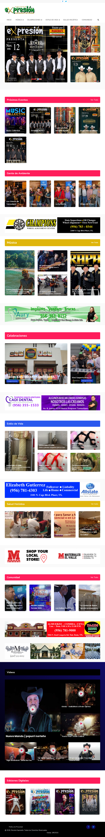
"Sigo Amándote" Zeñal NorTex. (19, 760)
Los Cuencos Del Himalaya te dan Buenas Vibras (26, 535)
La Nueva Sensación (50, 292)
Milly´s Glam (44, 465)
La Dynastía (61, 204)
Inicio (9, 20)
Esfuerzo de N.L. (37, 130)
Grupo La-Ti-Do (87, 204)
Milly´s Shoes (77, 443)
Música (19, 20)
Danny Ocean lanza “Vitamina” (19, 291)
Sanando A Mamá (63, 535)
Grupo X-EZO (36, 204)
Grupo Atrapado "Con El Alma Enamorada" (81, 759)
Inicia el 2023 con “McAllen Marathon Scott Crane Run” (14, 605)
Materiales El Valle (18, 467)
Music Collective (13, 130)
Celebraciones (34, 20)
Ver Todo (94, 100)
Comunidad (87, 20)
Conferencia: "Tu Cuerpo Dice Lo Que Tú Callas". (88, 532)
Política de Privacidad (16, 827)
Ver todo (94, 504)
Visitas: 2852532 (52, 833)
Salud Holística (70, 20)
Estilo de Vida (52, 20)
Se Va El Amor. (49, 267)
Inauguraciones (12, 381)
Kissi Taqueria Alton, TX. (82, 377)
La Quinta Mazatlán (80, 465)
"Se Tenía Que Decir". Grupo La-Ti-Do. (51, 759)
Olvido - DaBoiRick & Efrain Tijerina (76, 706)
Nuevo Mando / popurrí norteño (26, 736)
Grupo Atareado (13, 160)
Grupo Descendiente (89, 130)
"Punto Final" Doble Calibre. (73, 736)
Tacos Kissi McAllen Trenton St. (30, 377)
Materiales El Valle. (47, 445)
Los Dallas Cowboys (64, 608)
